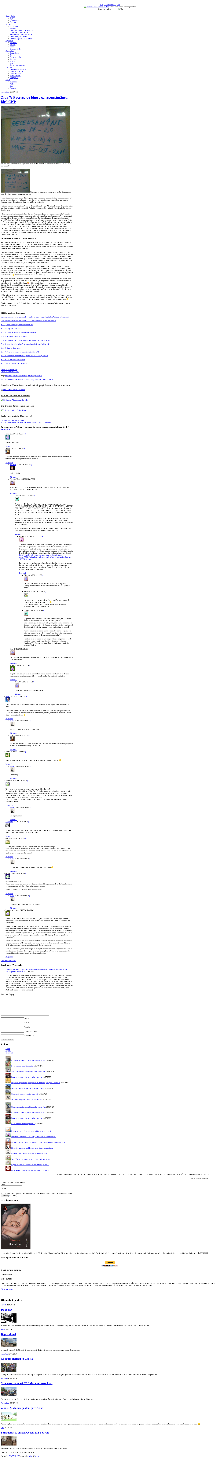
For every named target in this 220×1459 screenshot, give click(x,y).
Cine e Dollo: (10, 16)
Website (27, 1027)
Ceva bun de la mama (18, 69)
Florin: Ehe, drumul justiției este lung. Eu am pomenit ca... (32, 1148)
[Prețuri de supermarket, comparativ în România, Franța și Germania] (8, 1083)
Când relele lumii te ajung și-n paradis (24, 1094)
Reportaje (13, 82)
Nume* (3, 1184)
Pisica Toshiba (15, 76)
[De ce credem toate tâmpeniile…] (8, 1066)
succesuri (38, 376)
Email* (3, 1189)
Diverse (13, 61)
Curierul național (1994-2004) (21, 39)
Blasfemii (13, 43)
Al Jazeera (14, 26)
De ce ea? (6, 1309)
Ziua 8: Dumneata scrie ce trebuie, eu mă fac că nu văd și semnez (24, 356)
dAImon (13, 465)
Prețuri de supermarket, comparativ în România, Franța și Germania (35, 1083)
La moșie (13, 59)
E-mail (26, 1023)
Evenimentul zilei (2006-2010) (21, 34)
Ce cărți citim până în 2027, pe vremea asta (26, 1099)
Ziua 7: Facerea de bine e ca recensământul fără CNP (20, 352)
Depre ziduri (8, 1334)
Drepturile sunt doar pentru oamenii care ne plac (28, 1060)
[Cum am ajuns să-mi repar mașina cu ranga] (8, 1077)
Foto (11, 86)
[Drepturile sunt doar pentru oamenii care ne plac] (8, 1060)
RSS (118, 5)
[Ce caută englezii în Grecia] (8, 1371)
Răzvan (37, 1456)
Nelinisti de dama (16, 71)
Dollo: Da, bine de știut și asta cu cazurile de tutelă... (30, 1154)
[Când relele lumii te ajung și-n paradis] (8, 1094)
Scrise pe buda (15, 57)
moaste (15, 376)
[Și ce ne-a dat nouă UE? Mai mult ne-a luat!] (8, 1396)
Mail (101, 5)
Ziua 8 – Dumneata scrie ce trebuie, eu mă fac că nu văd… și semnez (26, 422)
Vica (30, 1456)
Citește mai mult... (7, 1289)
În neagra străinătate (17, 65)
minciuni (8, 376)
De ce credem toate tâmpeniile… (23, 1066)
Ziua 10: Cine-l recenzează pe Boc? (14, 363)
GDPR (12, 18)
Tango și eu (14, 78)
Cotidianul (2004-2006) (18, 37)
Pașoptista (9, 41)
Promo (12, 63)
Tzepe (12, 47)
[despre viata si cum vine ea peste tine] (91, 7)
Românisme (14, 53)
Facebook (112, 5)
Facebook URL (30, 1035)
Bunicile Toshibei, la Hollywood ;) (13, 420)
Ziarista (8, 24)
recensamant (22, 376)
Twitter (106, 5)
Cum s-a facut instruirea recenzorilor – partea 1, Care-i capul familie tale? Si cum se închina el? (35, 317)
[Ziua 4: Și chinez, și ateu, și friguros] (8, 1420)
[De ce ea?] (8, 1322)
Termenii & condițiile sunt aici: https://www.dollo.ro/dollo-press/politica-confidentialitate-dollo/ (37, 1193)
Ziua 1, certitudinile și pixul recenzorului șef (17, 325)
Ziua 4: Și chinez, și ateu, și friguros (22, 1407)
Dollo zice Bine (103, 7)
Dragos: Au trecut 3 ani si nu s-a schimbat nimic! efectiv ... (32, 1131)
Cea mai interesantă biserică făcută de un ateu (27, 1088)
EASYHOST (14, 1456)
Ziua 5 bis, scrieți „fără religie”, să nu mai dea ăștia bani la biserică (25, 344)
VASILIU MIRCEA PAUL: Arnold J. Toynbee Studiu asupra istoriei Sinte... (39, 1142)
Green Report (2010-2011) (19, 32)
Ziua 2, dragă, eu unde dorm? (11, 329)
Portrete (13, 55)
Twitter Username (30, 1031)
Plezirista (9, 67)
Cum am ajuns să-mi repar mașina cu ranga (26, 1077)
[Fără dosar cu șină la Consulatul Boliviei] (8, 1445)
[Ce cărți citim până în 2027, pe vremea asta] (8, 1099)
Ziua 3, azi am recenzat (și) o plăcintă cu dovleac (18, 332)
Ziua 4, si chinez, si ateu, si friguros (13, 336)
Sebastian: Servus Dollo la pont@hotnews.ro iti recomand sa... (33, 1137)
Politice (12, 45)
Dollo (12, 721)
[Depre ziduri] (8, 1347)
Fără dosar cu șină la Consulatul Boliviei (25, 1432)
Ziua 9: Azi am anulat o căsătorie (13, 360)
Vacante (13, 88)
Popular (8, 1051)
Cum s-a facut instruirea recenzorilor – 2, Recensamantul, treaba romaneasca (28, 321)
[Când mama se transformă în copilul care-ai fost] (8, 1071)
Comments (9, 1053)
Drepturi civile (15, 49)
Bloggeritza (10, 51)
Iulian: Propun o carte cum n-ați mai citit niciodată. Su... (31, 1170)
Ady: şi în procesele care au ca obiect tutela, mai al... (30, 1165)
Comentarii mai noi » (8, 961)
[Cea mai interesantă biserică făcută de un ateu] (8, 1088)
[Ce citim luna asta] (16, 1250)
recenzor (31, 376)
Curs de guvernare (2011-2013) (21, 30)
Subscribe (5, 429)
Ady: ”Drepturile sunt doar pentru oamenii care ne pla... (31, 1159)
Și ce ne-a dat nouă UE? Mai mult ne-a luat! (26, 1383)
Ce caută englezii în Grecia (17, 1358)
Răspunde (9, 446)
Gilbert (8, 696)
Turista (8, 80)
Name (26, 1019)
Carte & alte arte (16, 74)
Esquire (13, 28)
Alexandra (9, 822)
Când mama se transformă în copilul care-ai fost (28, 1071)
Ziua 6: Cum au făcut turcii (10, 348)
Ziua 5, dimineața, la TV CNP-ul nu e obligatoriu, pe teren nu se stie (25, 340)
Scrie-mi (13, 22)
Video (12, 84)
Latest (8, 1049)
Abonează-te (14, 20)
